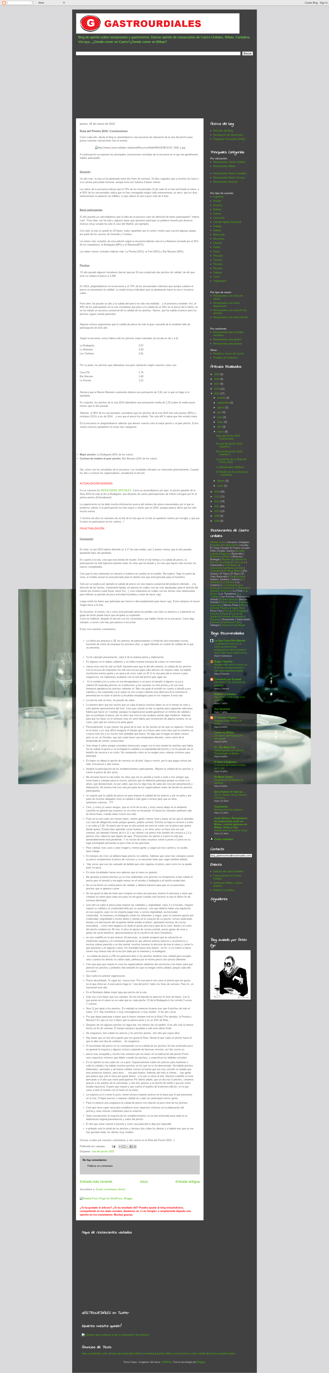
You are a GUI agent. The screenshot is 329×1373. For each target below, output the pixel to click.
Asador (217, 200)
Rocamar (215, 619)
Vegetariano (219, 280)
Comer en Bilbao (224, 732)
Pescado (218, 255)
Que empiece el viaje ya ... (229, 791)
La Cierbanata (230, 585)
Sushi (216, 276)
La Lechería (226, 588)
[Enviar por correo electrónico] (120, 1146)
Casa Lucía (239, 562)
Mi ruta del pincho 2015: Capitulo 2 (229, 445)
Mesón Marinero (229, 602)
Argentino (218, 196)
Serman (216, 622)
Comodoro (215, 570)
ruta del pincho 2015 (103, 1151)
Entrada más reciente (96, 1182)
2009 (217, 515)
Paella (216, 247)
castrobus (148, 1353)
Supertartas (221, 806)
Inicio (144, 1182)
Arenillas (216, 545)
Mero (243, 605)
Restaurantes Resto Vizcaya (229, 177)
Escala (240, 576)
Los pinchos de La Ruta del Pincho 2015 (231, 461)
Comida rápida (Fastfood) (227, 222)
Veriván (226, 625)
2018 (217, 379)
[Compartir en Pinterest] (135, 1146)
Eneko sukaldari (223, 839)
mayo (220, 421)
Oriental (217, 243)
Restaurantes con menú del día (230, 317)
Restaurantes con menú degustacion (226, 304)
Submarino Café (231, 622)
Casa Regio (224, 562)
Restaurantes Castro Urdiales (229, 161)
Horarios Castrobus (223, 890)
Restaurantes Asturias (225, 181)
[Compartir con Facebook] (131, 1146)
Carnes (217, 213)
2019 (217, 374)
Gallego (217, 226)
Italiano (217, 230)
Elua (232, 576)
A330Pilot (166, 1362)
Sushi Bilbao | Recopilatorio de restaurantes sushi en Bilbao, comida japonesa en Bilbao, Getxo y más (231, 823)
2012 (217, 501)
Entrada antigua (188, 1182)
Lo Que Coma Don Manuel (229, 640)
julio (219, 412)
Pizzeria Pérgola (219, 613)
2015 (217, 393)
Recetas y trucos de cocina (228, 353)
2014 (217, 491)
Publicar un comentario (100, 1165)
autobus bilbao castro (168, 1353)
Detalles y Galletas (225, 694)
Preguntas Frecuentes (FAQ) (229, 139)
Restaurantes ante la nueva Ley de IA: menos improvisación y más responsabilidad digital (230, 667)
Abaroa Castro (218, 542)
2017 (217, 383)
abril (220, 426)
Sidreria (217, 272)
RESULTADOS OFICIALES (116, 490)
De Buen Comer (223, 776)
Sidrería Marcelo (229, 599)
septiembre (223, 402)
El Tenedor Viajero (225, 717)
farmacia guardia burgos (222, 1353)
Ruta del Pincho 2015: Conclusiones (228, 437)
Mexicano (218, 238)
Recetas (217, 268)
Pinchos (217, 259)
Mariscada (219, 234)
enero (220, 485)
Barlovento (216, 556)
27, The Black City (224, 747)
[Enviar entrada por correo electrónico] (113, 1146)
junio (220, 417)
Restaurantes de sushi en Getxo (230, 830)
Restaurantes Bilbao (224, 166)
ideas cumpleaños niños (95, 1353)
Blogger (201, 1362)
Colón (240, 568)
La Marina (240, 588)
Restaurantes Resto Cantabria (229, 173)
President (226, 616)
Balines (217, 209)
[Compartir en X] (127, 1146)
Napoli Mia (237, 608)
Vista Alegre (238, 625)
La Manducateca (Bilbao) (230, 467)
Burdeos (227, 559)
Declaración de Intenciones (228, 134)
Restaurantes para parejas (227, 343)
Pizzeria (217, 264)
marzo (221, 431)
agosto (221, 407)
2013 (217, 496)
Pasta (216, 251)
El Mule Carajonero (225, 762)
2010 (217, 511)
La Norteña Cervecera (230, 589)
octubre (221, 397)
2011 (217, 506)
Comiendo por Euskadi (227, 679)
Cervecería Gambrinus (222, 568)
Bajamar (225, 553)
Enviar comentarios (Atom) (110, 1189)
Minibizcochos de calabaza (228, 809)
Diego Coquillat (223, 661)
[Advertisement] (164, 88)
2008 (217, 520)
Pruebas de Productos (225, 357)
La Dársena (228, 582)
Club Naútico (231, 565)
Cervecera (218, 217)
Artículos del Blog (223, 130)
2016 (217, 388)
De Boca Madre (232, 570)
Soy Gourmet (222, 709)
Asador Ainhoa (231, 545)
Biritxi (227, 556)
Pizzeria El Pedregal (235, 610)
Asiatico (217, 205)
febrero (221, 480)
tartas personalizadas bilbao (125, 1353)
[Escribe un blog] (124, 1146)
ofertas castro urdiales (194, 1353)
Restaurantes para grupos (227, 339)
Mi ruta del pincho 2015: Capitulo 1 (229, 453)
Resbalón (238, 616)
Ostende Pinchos (219, 608)
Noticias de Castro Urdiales (228, 871)
